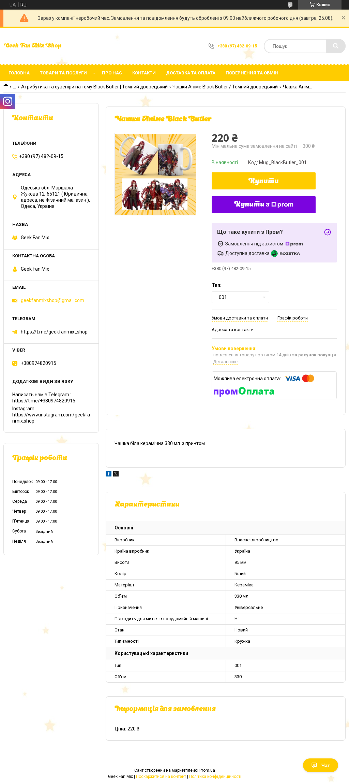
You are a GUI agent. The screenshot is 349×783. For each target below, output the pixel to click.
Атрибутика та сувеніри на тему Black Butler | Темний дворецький (94, 86)
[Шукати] (336, 46)
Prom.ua (207, 770)
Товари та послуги (63, 72)
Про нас (112, 72)
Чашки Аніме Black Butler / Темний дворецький (225, 86)
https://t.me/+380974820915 (43, 400)
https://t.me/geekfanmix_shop (54, 331)
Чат (325, 765)
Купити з (252, 204)
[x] (116, 475)
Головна (19, 72)
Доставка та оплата (190, 72)
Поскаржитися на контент (161, 776)
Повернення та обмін (252, 72)
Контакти (144, 72)
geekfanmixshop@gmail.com (52, 300)
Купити (263, 181)
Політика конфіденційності (215, 776)
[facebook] (108, 475)
